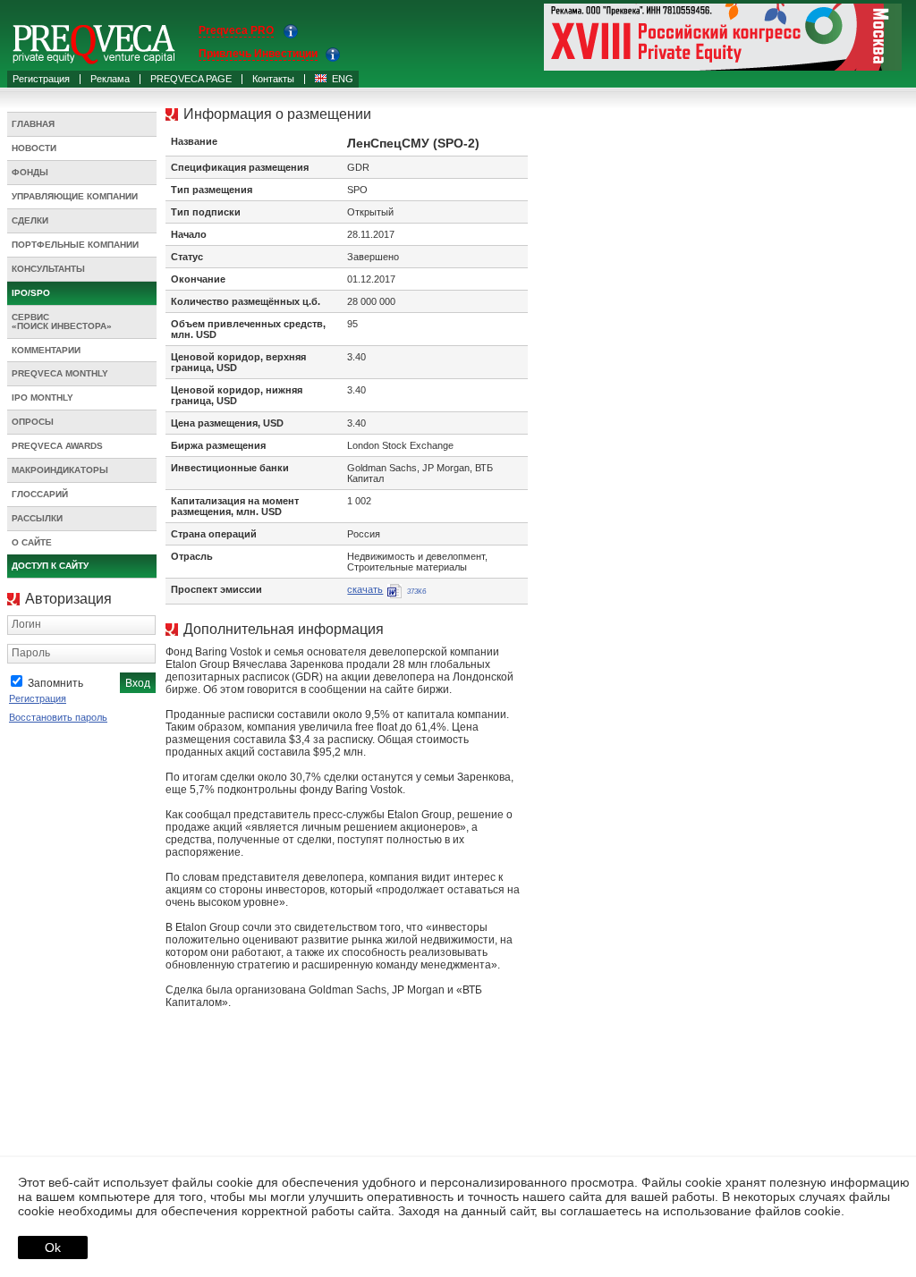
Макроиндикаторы (60, 470)
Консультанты (48, 269)
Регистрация (41, 78)
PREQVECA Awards (57, 446)
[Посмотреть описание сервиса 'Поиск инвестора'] (333, 58)
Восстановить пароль (58, 717)
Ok (53, 1247)
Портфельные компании (75, 244)
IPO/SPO (31, 293)
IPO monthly (42, 397)
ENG (342, 78)
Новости (34, 148)
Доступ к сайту (50, 566)
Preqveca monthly (60, 373)
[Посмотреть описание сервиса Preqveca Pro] (291, 35)
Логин (26, 624)
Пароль (31, 653)
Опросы (33, 422)
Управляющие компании (75, 196)
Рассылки (37, 518)
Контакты (273, 78)
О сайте (32, 542)
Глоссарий (40, 494)
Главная (33, 124)
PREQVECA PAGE (191, 78)
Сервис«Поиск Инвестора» (62, 321)
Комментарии (46, 350)
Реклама (110, 78)
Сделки (30, 220)
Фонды (30, 172)
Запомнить (55, 683)
